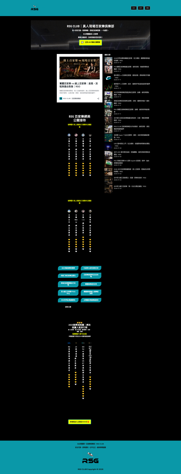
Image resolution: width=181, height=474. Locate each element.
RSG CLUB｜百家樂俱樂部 (41, 7)
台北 (134, 8)
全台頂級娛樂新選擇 (68, 268)
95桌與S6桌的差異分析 (91, 268)
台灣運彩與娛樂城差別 (91, 300)
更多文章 (68, 307)
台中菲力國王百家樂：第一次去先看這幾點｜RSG (130, 186)
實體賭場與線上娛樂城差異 (91, 292)
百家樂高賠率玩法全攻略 (91, 275)
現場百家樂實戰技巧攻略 (68, 284)
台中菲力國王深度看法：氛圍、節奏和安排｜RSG (130, 178)
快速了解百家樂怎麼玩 (68, 276)
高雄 (147, 8)
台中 (141, 8)
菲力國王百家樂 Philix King (68, 292)
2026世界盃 (64, 300)
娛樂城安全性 (92, 284)
